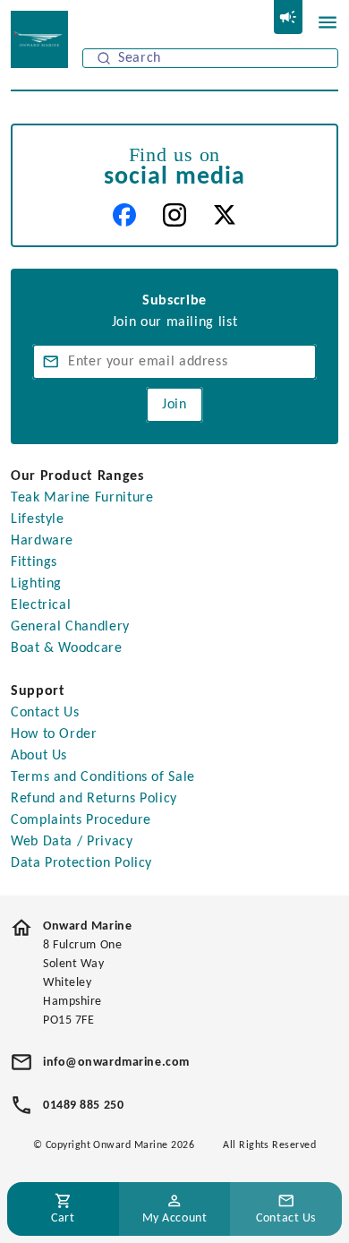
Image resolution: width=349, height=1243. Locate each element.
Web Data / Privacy (72, 842)
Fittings (34, 562)
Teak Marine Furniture (82, 498)
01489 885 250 (83, 1105)
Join (174, 405)
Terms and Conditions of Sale (103, 777)
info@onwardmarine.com (116, 1062)
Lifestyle (37, 519)
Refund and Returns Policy (94, 799)
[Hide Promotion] (288, 17)
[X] (224, 215)
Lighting (36, 584)
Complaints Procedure (81, 820)
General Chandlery (70, 627)
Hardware (42, 541)
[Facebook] (124, 215)
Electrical (41, 605)
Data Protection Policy (81, 863)
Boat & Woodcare (67, 648)
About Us (39, 756)
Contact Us (45, 713)
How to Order (54, 734)
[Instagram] (174, 215)
